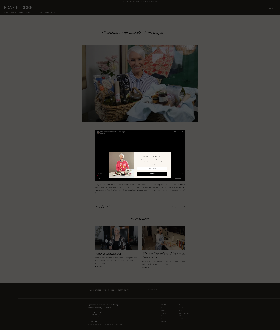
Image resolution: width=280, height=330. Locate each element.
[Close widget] (169, 154)
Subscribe (152, 173)
